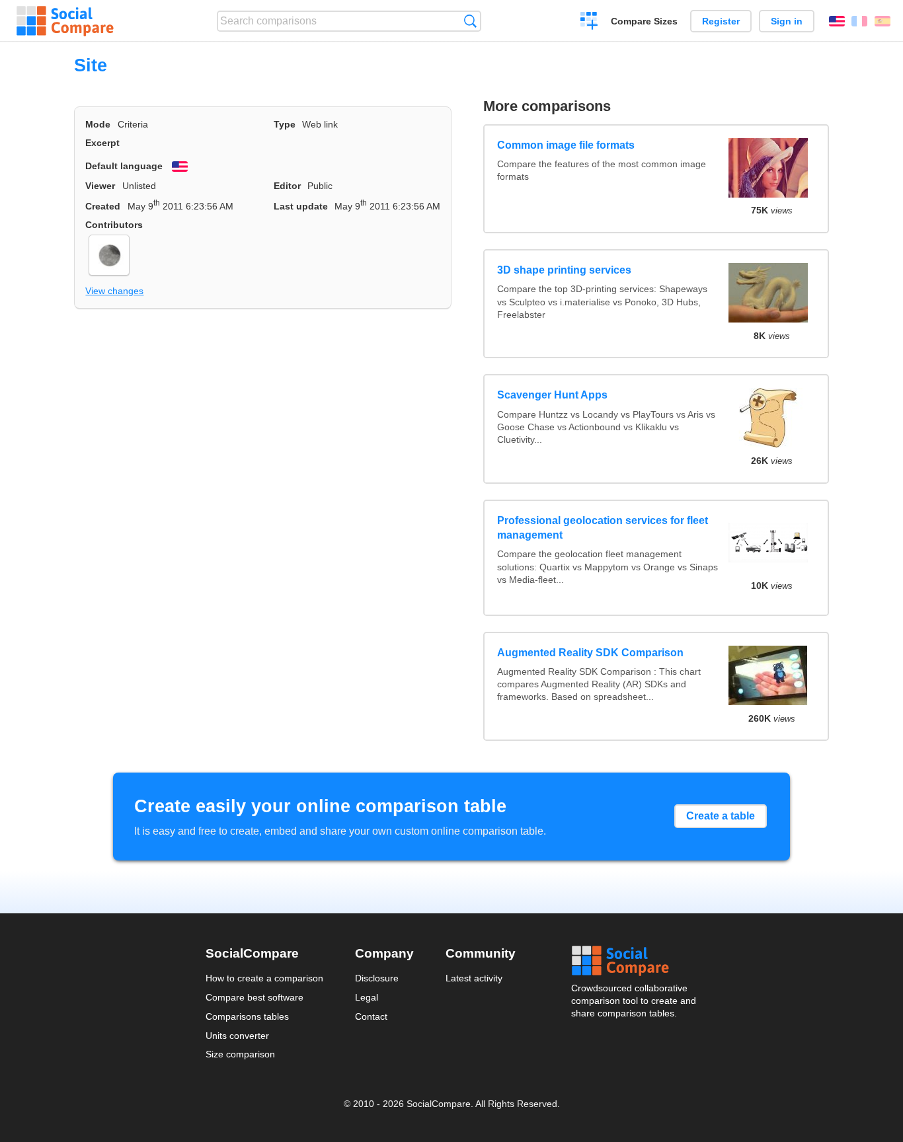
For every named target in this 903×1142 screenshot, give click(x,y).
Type (284, 124)
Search (470, 21)
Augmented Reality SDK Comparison (590, 652)
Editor (287, 185)
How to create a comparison (264, 978)
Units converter (237, 1035)
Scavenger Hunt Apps (552, 394)
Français (859, 21)
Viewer (100, 185)
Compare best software (254, 997)
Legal (366, 997)
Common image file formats (566, 145)
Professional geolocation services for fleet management (602, 528)
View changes (114, 291)
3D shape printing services (564, 270)
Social (634, 961)
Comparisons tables (247, 1016)
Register (721, 21)
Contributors (114, 224)
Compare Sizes (644, 21)
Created (102, 206)
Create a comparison (589, 22)
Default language (124, 166)
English (837, 21)
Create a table (720, 815)
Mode (97, 124)
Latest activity (474, 978)
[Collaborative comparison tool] (65, 21)
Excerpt (102, 142)
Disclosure (377, 978)
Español (882, 21)
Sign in (787, 21)
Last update (301, 206)
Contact (371, 1016)
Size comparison (240, 1054)
